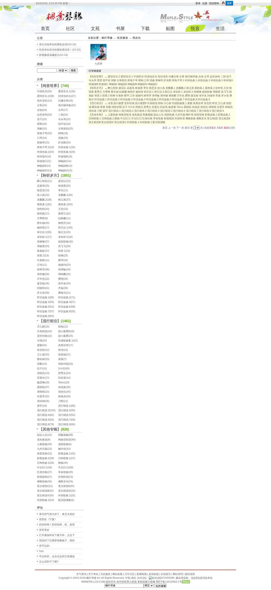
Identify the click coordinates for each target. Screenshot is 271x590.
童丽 (39, 345)
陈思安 (41, 190)
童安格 (41, 283)
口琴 (39, 137)
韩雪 (60, 349)
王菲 (60, 209)
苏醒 (39, 363)
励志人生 (42, 434)
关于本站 (93, 574)
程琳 (60, 255)
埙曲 (60, 137)
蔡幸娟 (41, 222)
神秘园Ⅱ (41, 165)
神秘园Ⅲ (63, 165)
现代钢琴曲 (64, 105)
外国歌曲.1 (64, 495)
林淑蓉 (62, 185)
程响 (60, 326)
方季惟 (41, 218)
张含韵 (41, 349)
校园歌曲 (63, 241)
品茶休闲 (42, 114)
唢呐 (60, 133)
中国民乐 (42, 91)
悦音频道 (122, 37)
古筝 (39, 105)
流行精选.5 (64, 415)
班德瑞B (63, 156)
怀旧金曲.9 (43, 316)
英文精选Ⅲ (43, 490)
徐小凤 (41, 195)
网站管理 (178, 574)
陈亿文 (62, 232)
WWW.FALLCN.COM (93, 581)
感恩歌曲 (63, 444)
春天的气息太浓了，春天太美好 (57, 514)
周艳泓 (41, 373)
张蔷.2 (40, 255)
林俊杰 (62, 396)
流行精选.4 (43, 415)
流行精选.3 (64, 410)
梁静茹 (41, 387)
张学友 (62, 283)
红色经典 (42, 472)
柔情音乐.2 (43, 96)
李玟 (60, 190)
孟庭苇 (41, 185)
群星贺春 (42, 453)
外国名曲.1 (64, 147)
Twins (61, 382)
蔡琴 (60, 260)
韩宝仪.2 (42, 232)
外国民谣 (63, 476)
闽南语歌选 (64, 439)
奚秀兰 (62, 213)
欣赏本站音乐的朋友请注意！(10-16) (60, 49)
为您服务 (105, 574)
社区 (70, 28)
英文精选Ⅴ (43, 495)
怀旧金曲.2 (64, 297)
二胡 (60, 114)
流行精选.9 (64, 424)
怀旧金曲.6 (64, 306)
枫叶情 (62, 448)
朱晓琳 (41, 241)
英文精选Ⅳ (64, 490)
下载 (145, 28)
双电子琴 (42, 133)
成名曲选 (42, 439)
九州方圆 (42, 448)
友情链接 (154, 574)
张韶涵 (62, 354)
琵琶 (39, 123)
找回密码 (214, 3)
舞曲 (60, 462)
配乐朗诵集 (64, 500)
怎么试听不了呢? (48, 561)
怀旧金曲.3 (43, 302)
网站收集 (117, 574)
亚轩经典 (42, 335)
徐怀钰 (41, 209)
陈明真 (41, 213)
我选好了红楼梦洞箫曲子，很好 (57, 540)
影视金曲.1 (64, 453)
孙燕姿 (62, 387)
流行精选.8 (43, 424)
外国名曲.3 (64, 151)
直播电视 (142, 574)
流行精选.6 (43, 419)
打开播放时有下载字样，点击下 (57, 535)
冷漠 (39, 340)
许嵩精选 (42, 331)
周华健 (41, 274)
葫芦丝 (62, 123)
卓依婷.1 (42, 236)
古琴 (60, 110)
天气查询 (81, 574)
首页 (45, 28)
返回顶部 (190, 574)
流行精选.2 (43, 410)
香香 (60, 359)
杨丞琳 (41, 382)
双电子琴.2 (43, 147)
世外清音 (42, 100)
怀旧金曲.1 (43, 297)
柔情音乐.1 (64, 91)
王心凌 (41, 354)
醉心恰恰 (42, 181)
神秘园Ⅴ (63, 170)
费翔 (60, 278)
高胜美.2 (63, 204)
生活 (220, 28)
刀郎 (60, 401)
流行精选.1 (64, 405)
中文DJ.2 (63, 467)
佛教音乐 (63, 481)
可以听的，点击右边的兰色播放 (57, 556)
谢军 (39, 405)
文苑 (95, 28)
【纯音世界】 (50, 86)
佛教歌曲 (42, 481)
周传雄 (41, 401)
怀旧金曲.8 (64, 311)
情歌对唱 (63, 363)
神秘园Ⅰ (62, 161)
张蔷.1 (61, 250)
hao (41, 551)
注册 (204, 3)
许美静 (41, 260)
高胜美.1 (42, 204)
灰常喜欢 (44, 529)
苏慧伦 (41, 377)
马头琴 (62, 119)
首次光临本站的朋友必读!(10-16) (57, 44)
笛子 (39, 119)
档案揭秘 (63, 434)
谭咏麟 (62, 274)
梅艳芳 (62, 222)
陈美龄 (41, 250)
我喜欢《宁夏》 (48, 519)
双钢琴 (41, 142)
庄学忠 (41, 278)
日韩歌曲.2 (43, 462)
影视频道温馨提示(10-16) (53, 55)
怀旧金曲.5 (43, 306)
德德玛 (62, 264)
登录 (197, 3)
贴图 (170, 28)
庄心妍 (41, 326)
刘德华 (41, 288)
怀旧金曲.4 (64, 302)
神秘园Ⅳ (42, 170)
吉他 (39, 110)
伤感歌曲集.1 (65, 340)
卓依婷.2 (63, 236)
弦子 (39, 368)
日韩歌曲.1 (64, 458)
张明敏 (62, 269)
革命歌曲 (63, 472)
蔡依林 (41, 359)
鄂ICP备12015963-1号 (169, 581)
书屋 (120, 28)
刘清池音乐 (64, 96)
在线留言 (166, 574)
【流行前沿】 (50, 321)
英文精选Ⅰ (42, 486)
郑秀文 (62, 373)
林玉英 (62, 199)
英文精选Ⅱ (64, 486)
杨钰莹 (41, 227)
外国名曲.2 (43, 151)
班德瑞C (42, 161)
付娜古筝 (63, 100)
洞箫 (39, 128)
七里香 (98, 63)
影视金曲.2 (43, 458)
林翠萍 (41, 269)
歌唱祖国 (42, 476)
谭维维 (41, 391)
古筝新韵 (63, 128)
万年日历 (129, 574)
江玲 (39, 264)
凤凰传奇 (63, 345)
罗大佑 (41, 292)
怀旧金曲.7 (43, 311)
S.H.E (61, 368)
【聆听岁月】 (50, 175)
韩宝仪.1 (63, 227)
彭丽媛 (62, 218)
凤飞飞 (62, 246)
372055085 (167, 577)
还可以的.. (45, 545)
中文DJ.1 (42, 467)
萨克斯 (62, 142)
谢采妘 (62, 181)
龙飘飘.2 (42, 199)
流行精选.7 (64, 419)
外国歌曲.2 (43, 500)
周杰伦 (62, 391)
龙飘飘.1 (63, 195)
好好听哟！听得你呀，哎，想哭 (57, 524)
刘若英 (62, 377)
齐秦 (60, 288)
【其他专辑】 (50, 429)
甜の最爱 (63, 335)
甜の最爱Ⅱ (64, 331)
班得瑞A (41, 156)
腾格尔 (62, 292)
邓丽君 (41, 246)
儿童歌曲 (42, 444)
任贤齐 (41, 396)
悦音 (195, 28)
